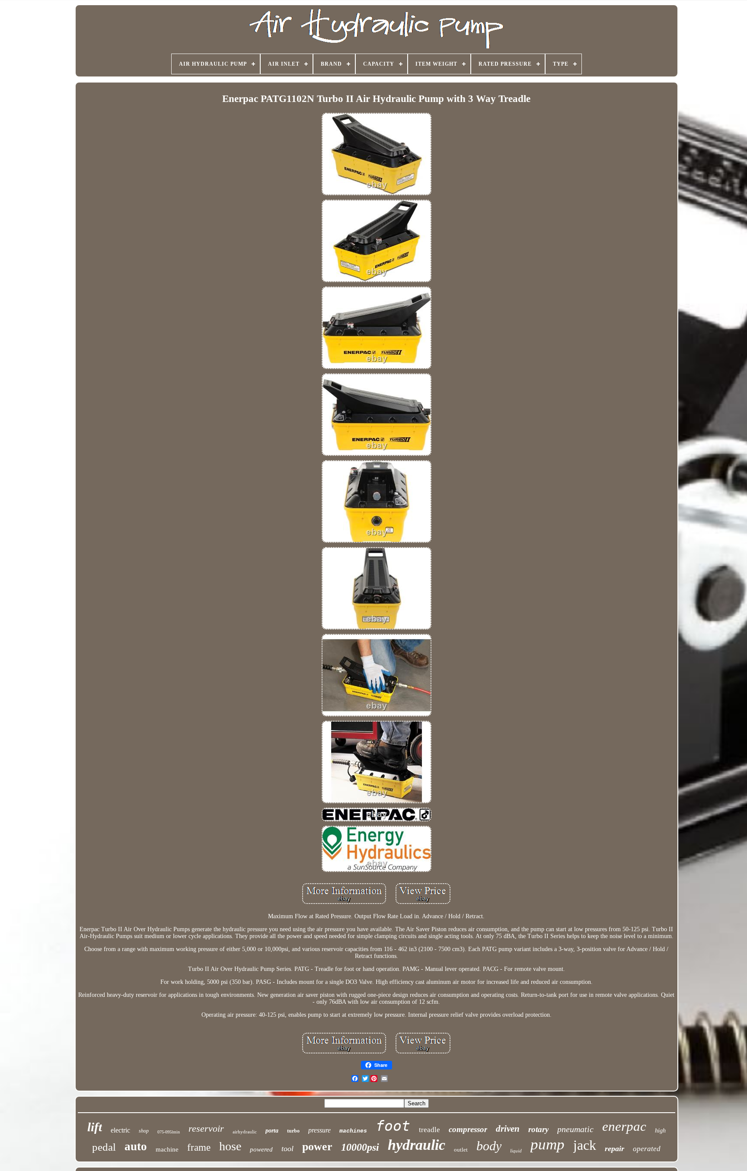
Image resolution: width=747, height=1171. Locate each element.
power (317, 1146)
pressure (319, 1130)
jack (584, 1145)
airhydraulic (245, 1131)
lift (94, 1127)
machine (167, 1149)
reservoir (206, 1128)
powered (261, 1149)
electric (120, 1130)
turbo (293, 1131)
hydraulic (416, 1145)
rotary (538, 1129)
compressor (468, 1129)
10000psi (360, 1147)
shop (144, 1131)
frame (199, 1147)
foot (393, 1125)
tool (287, 1148)
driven (508, 1128)
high (660, 1130)
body (488, 1146)
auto (135, 1146)
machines (353, 1131)
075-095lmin (168, 1132)
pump (547, 1144)
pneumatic (575, 1129)
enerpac (624, 1126)
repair (614, 1148)
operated (647, 1149)
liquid (516, 1150)
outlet (461, 1149)
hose (230, 1146)
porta (271, 1130)
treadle (429, 1130)
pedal (104, 1147)
